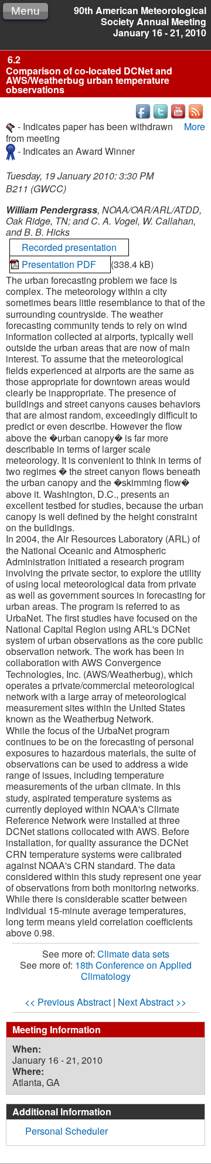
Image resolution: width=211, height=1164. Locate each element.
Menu (25, 11)
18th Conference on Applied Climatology (133, 970)
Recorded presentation (69, 247)
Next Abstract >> (152, 1002)
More (194, 126)
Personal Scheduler (66, 1131)
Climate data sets (133, 954)
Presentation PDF (60, 264)
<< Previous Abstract (68, 1002)
